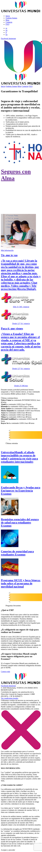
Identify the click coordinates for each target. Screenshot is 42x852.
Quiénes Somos (11, 18)
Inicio (8, 16)
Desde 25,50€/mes (21, 386)
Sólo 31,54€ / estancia (21, 307)
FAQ (7, 24)
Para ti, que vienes (12, 328)
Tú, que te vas (9, 255)
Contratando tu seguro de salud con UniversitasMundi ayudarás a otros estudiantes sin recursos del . (20, 190)
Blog (7, 20)
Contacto (9, 22)
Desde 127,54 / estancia (21, 323)
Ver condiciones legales (9, 698)
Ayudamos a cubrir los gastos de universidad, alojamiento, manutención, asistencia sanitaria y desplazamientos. (20, 205)
